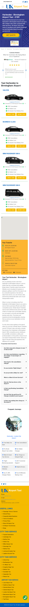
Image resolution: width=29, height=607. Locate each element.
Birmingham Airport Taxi (9, 597)
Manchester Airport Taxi (9, 594)
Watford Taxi (6, 548)
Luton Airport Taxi (7, 582)
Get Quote (10, 35)
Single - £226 (11, 177)
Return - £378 (21, 114)
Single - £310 (11, 210)
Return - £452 (21, 177)
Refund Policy (6, 514)
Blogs (4, 528)
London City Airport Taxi (9, 592)
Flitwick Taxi (6, 576)
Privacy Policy (6, 521)
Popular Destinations (8, 534)
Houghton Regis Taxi (8, 567)
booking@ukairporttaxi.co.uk (8, 499)
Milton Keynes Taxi (8, 544)
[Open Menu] (2, 7)
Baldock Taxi (6, 569)
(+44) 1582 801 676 (7, 1)
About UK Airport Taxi (8, 523)
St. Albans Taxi (7, 564)
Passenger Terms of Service (10, 511)
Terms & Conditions (8, 518)
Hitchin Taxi (6, 541)
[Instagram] (27, 2)
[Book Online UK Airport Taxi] (17, 6)
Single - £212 (11, 146)
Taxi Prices (6, 599)
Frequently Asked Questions (10, 516)
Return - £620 (21, 210)
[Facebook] (23, 2)
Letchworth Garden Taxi (9, 551)
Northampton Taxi (7, 562)
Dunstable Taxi (7, 571)
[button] (3, 70)
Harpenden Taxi (7, 574)
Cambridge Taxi (7, 537)
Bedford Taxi (6, 539)
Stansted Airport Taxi (8, 587)
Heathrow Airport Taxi (8, 585)
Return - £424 (21, 146)
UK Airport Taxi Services (9, 525)
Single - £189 (11, 114)
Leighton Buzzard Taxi (8, 553)
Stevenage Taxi (7, 546)
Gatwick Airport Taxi (8, 589)
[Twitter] (25, 2)
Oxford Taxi (6, 560)
